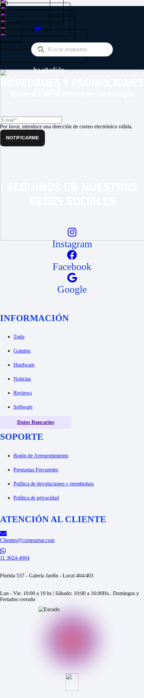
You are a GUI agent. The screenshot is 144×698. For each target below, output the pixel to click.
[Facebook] (72, 255)
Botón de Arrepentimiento (40, 455)
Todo (18, 336)
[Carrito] (37, 29)
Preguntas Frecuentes (35, 469)
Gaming (21, 351)
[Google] (72, 277)
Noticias (22, 379)
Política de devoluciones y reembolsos (53, 483)
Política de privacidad (36, 498)
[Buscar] (32, 26)
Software (22, 407)
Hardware (23, 365)
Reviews (22, 393)
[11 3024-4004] (72, 551)
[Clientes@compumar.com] (72, 533)
